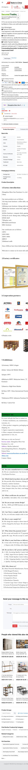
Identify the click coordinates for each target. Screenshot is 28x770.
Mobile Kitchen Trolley (21, 736)
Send (15, 626)
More (3, 758)
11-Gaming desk (20, 722)
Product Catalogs (23, 713)
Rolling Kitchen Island (8, 736)
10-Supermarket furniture (8, 722)
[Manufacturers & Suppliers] (14, 2)
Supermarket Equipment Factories (11, 744)
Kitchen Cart (23, 11)
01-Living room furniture (7, 716)
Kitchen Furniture (15, 11)
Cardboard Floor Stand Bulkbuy (10, 755)
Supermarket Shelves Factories (10, 748)
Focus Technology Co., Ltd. (19, 763)
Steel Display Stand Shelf (9, 751)
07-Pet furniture (19, 719)
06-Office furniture (6, 719)
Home (3, 11)
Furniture (8, 11)
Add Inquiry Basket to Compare (10, 124)
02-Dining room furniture (22, 716)
